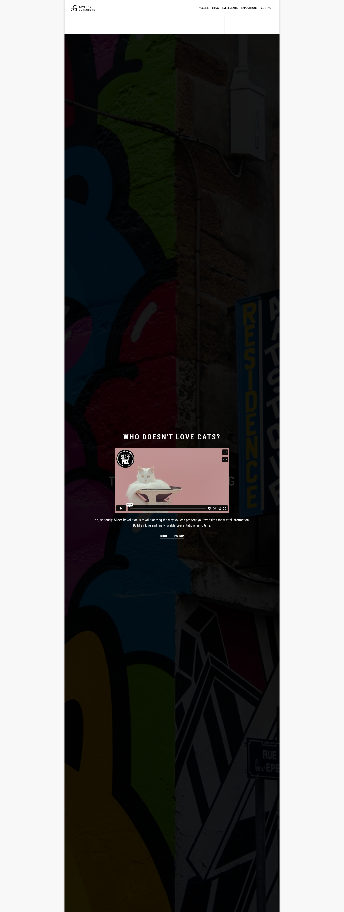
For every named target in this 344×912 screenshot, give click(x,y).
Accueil (204, 7)
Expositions (249, 7)
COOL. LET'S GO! (172, 536)
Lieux (215, 7)
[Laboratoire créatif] (83, 7)
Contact (267, 7)
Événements (230, 7)
